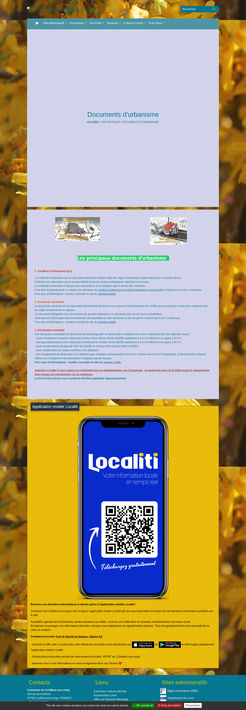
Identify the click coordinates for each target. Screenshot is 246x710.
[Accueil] (57, 9)
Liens (101, 682)
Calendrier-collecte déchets (110, 691)
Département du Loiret (181, 698)
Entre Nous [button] (156, 23)
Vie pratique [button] (77, 23)
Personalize (193, 705)
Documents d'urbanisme (140, 122)
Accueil (93, 122)
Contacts (39, 682)
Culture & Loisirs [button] (134, 23)
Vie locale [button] (95, 23)
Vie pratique (110, 122)
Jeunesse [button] (113, 23)
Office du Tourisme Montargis (111, 699)
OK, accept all (144, 705)
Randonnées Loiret (105, 695)
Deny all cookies (170, 705)
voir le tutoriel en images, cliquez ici (79, 636)
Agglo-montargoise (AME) (182, 690)
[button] (37, 24)
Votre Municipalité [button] (54, 23)
